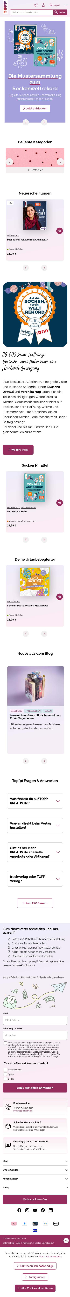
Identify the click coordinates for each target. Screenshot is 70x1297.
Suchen (62, 12)
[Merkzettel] (36, 5)
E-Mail (5, 1013)
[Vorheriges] (26, 122)
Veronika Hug (13, 235)
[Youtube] (35, 1210)
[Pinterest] (43, 1210)
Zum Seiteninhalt (13, 3)
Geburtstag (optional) (13, 1028)
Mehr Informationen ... (50, 1256)
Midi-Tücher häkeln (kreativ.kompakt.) (27, 239)
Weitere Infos (19, 449)
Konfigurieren (37, 1277)
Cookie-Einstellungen (44, 1243)
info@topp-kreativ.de (22, 1111)
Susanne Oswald (28, 507)
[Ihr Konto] (43, 5)
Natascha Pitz (13, 601)
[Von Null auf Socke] (35, 487)
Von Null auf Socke (17, 511)
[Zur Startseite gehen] (5, 7)
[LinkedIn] (51, 1210)
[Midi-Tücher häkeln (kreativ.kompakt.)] (35, 215)
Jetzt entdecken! (36, 108)
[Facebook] (19, 1210)
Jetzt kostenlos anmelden (35, 1087)
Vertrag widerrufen (35, 1199)
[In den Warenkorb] (59, 231)
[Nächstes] (44, 122)
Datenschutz (8, 1243)
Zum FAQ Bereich (37, 903)
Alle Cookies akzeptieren (37, 1288)
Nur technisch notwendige (37, 1266)
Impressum (27, 1243)
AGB (18, 1243)
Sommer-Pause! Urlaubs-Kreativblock (27, 605)
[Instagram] (27, 1210)
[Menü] (65, 5)
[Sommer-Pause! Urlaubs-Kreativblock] (35, 581)
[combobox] (31, 12)
